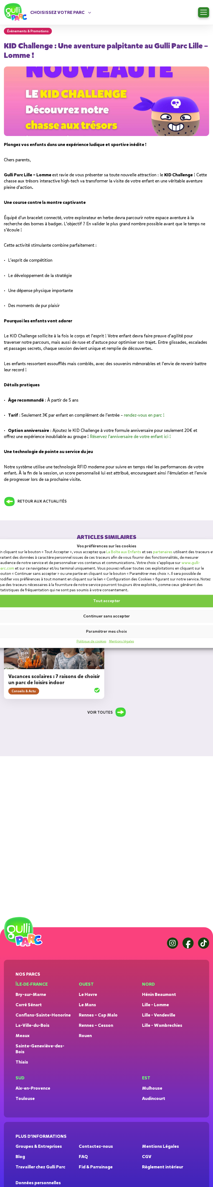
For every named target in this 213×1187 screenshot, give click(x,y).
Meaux (22, 1035)
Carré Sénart (29, 1005)
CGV (146, 1156)
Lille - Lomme (155, 1005)
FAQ (83, 1156)
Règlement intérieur (162, 1167)
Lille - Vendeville (158, 1015)
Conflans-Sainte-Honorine (43, 1015)
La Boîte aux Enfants (123, 552)
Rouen (85, 1035)
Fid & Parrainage (96, 1167)
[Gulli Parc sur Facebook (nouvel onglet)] (188, 943)
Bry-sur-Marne (31, 994)
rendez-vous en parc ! (144, 415)
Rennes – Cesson (96, 1025)
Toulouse (25, 1098)
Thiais (22, 1062)
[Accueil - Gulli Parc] (16, 12)
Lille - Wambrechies (162, 1025)
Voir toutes (100, 712)
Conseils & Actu (24, 691)
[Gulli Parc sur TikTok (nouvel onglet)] (203, 943)
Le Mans (87, 1005)
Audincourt (153, 1098)
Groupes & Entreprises (39, 1146)
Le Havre (88, 994)
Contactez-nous (96, 1146)
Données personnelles (38, 1183)
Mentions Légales (160, 1146)
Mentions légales (121, 641)
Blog (20, 1156)
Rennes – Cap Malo (98, 1015)
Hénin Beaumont (159, 994)
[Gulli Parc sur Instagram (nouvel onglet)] (172, 943)
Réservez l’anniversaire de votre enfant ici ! (130, 436)
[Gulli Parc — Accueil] (24, 932)
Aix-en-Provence (33, 1088)
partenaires (163, 552)
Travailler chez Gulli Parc (40, 1167)
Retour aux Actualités (42, 501)
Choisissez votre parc (57, 12)
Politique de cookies (91, 641)
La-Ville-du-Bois (32, 1025)
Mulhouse (152, 1088)
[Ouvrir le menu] (203, 12)
